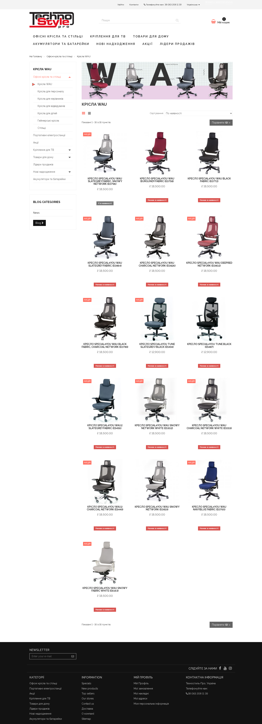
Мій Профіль (141, 683)
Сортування (156, 113)
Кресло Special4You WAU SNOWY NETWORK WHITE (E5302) (157, 426)
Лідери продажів (177, 44)
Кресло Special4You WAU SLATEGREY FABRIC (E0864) (105, 264)
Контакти (133, 4)
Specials (86, 683)
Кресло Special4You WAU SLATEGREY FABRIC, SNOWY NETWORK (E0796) (105, 181)
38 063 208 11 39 (173, 4)
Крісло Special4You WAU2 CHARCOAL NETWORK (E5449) (105, 508)
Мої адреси (140, 698)
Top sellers (88, 693)
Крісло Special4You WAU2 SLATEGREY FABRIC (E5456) (104, 426)
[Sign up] (72, 656)
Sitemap (86, 718)
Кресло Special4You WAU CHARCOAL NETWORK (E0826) (157, 264)
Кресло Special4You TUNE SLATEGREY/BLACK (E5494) (157, 345)
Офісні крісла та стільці (58, 36)
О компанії (88, 713)
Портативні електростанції (45, 688)
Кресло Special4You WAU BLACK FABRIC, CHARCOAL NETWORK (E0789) (105, 345)
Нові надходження (115, 44)
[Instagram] (230, 668)
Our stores (88, 698)
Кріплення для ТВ (108, 36)
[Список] (90, 113)
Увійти (120, 4)
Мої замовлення (143, 688)
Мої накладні (141, 693)
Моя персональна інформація (151, 703)
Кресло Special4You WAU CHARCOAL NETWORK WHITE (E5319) (209, 426)
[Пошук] (177, 20)
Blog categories (46, 202)
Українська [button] (192, 4)
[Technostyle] (61, 20)
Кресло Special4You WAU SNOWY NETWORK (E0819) (157, 508)
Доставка (87, 708)
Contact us (88, 703)
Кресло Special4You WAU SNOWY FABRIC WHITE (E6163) (105, 589)
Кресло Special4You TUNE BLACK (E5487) (209, 345)
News (36, 212)
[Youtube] (225, 668)
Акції (147, 44)
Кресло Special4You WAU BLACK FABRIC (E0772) (209, 180)
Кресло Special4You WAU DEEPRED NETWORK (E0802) (209, 264)
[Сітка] (85, 113)
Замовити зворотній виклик (219, 2)
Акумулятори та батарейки (61, 44)
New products (90, 688)
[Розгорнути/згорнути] (70, 77)
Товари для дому (151, 36)
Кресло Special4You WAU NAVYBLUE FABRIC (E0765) (209, 508)
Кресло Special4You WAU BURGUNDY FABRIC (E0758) (157, 180)
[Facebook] (220, 668)
